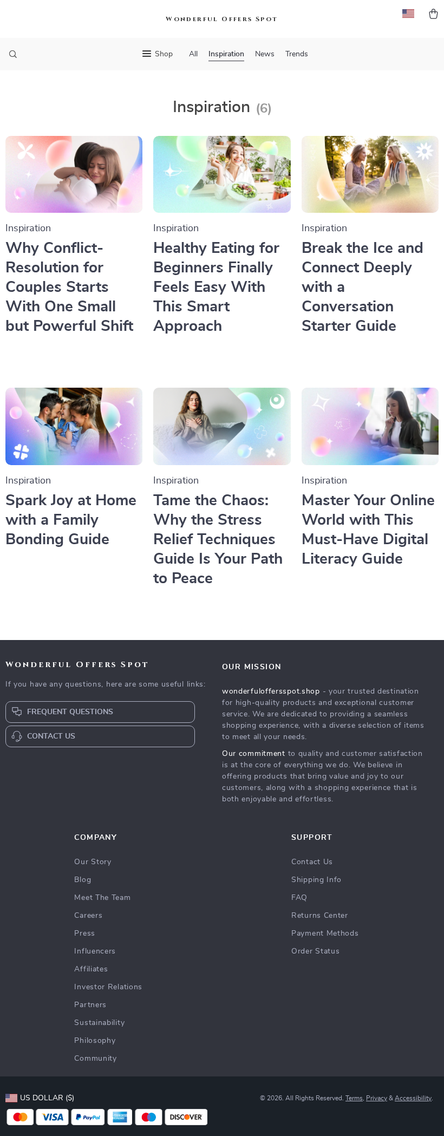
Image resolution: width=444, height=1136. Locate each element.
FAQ (299, 898)
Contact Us (312, 862)
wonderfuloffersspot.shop (271, 691)
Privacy (376, 1098)
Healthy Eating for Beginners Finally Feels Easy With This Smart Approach (216, 287)
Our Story (92, 862)
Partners (90, 1005)
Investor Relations (108, 987)
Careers (88, 915)
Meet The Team (102, 898)
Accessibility (413, 1098)
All (193, 54)
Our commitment (253, 754)
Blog (82, 880)
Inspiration (226, 54)
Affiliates (91, 969)
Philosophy (94, 1040)
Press (84, 933)
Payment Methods (325, 933)
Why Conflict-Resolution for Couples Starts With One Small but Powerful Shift (69, 287)
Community (95, 1058)
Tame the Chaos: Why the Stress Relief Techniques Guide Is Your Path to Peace (218, 539)
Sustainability (99, 1023)
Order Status (315, 951)
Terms (354, 1098)
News (265, 54)
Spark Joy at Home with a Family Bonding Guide (70, 520)
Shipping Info (316, 880)
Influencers (95, 951)
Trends (296, 54)
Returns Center (319, 915)
